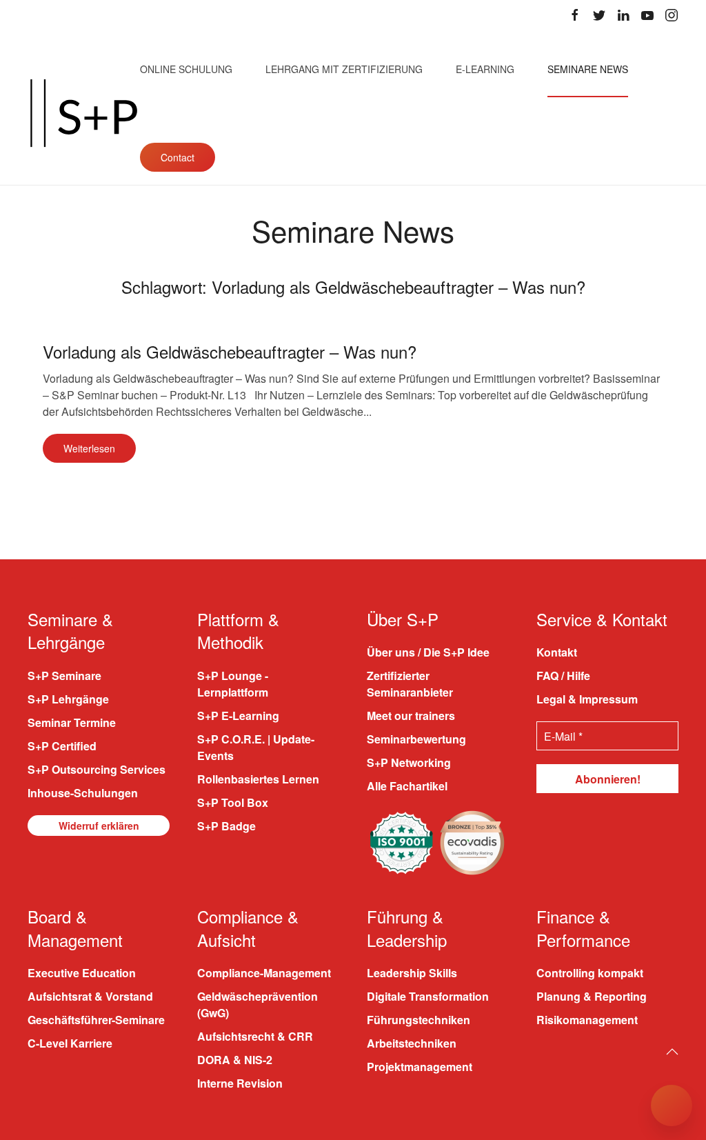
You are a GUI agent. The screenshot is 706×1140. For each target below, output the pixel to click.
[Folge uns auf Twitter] (599, 15)
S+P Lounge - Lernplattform (232, 684)
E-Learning (485, 69)
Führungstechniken (418, 1020)
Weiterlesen (89, 448)
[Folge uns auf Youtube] (647, 15)
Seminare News (587, 69)
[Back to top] (672, 1051)
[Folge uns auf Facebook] (575, 15)
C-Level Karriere (70, 1043)
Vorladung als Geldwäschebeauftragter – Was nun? (229, 351)
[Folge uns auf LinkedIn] (623, 15)
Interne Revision (240, 1083)
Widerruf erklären (99, 825)
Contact (177, 157)
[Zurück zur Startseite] (84, 113)
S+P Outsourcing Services (96, 769)
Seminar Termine (72, 722)
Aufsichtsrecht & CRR (255, 1036)
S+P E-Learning (238, 715)
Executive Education (82, 973)
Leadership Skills (412, 973)
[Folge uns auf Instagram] (671, 15)
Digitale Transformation (428, 996)
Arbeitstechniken (411, 1043)
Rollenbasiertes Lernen (258, 779)
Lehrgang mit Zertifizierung (344, 69)
